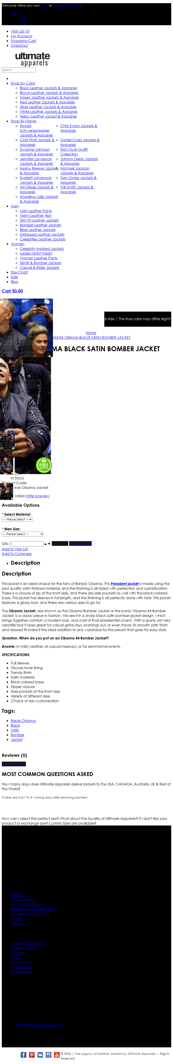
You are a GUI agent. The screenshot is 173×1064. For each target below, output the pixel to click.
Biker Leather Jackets (38, 229)
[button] (45, 543)
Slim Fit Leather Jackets (39, 220)
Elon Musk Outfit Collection (74, 151)
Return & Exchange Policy (33, 909)
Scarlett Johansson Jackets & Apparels (36, 180)
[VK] (40, 1055)
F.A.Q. (16, 957)
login (44, 5)
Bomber (17, 734)
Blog (14, 281)
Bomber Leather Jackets (40, 225)
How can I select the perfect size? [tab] (31, 818)
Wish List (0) (20, 31)
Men (15, 206)
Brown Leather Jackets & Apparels (49, 92)
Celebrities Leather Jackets (43, 239)
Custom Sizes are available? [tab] (72, 823)
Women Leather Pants (38, 258)
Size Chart (19, 272)
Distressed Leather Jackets (42, 234)
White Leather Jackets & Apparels (48, 111)
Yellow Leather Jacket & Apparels (48, 116)
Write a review (14, 764)
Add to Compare (17, 553)
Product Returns (24, 947)
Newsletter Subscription (30, 913)
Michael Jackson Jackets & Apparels (76, 170)
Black (15, 725)
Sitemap (18, 923)
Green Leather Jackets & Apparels (49, 97)
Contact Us (20, 962)
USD (14, 13)
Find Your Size (80, 543)
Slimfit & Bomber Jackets (40, 262)
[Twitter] (15, 1055)
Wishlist (16, 918)
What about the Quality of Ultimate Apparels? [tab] (99, 818)
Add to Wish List (15, 549)
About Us (18, 894)
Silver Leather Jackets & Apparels (48, 106)
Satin (15, 730)
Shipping (18, 952)
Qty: (5, 543)
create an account (68, 5)
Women (17, 243)
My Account (21, 36)
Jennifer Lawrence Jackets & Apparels (36, 161)
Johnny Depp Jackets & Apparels (79, 161)
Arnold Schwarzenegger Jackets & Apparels (36, 130)
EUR (23, 18)
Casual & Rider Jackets (39, 267)
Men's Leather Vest (35, 215)
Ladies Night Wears (36, 253)
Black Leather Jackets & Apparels (48, 87)
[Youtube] (57, 1055)
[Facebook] (23, 1055)
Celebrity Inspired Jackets (42, 248)
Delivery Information (28, 943)
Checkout (19, 45)
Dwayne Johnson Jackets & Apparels (36, 151)
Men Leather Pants (36, 210)
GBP (23, 22)
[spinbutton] (27, 544)
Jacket (17, 739)
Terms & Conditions (27, 904)
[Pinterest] (32, 1055)
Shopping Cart (23, 40)
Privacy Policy (22, 899)
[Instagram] (48, 1055)
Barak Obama (23, 720)
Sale (14, 276)
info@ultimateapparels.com (38, 1025)
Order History (22, 971)
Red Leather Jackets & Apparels (47, 102)
